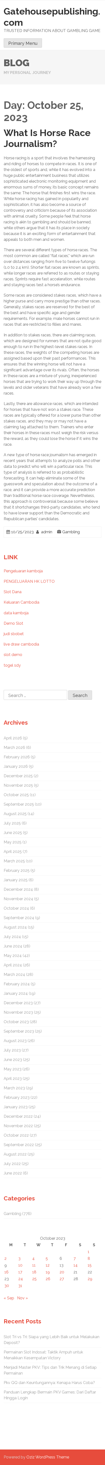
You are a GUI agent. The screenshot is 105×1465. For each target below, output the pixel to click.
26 (48, 1279)
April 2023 (13, 1078)
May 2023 (12, 1069)
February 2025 (17, 870)
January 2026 (16, 766)
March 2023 (14, 1088)
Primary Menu (22, 43)
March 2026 (14, 747)
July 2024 (12, 936)
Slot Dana (12, 592)
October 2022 (16, 1135)
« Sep (9, 1298)
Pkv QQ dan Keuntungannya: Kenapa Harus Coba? (49, 1382)
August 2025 (15, 813)
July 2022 (12, 1163)
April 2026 (13, 738)
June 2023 (13, 1059)
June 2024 (13, 946)
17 (20, 1272)
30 (6, 1285)
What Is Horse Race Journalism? (47, 138)
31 (20, 1285)
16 (6, 1272)
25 (34, 1279)
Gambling (71, 532)
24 (20, 1279)
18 (34, 1272)
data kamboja (16, 613)
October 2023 (16, 1022)
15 (90, 1265)
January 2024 (16, 993)
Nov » (22, 1298)
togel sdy (12, 665)
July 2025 (12, 823)
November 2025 (18, 785)
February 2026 (17, 757)
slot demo (13, 654)
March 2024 (14, 974)
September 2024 (19, 917)
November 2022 (18, 1126)
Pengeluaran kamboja (23, 571)
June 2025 (13, 832)
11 (34, 1265)
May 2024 (13, 955)
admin (46, 532)
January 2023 (16, 1107)
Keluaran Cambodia (21, 602)
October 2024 (16, 908)
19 (48, 1272)
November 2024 (18, 899)
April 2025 (13, 851)
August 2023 (15, 1040)
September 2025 (19, 804)
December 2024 (18, 889)
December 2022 (18, 1116)
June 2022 (13, 1173)
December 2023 (18, 1003)
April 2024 (13, 965)
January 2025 (16, 880)
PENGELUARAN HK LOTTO (29, 581)
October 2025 (16, 795)
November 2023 (18, 1012)
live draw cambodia (21, 644)
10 (20, 1265)
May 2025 (12, 842)
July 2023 (12, 1050)
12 (48, 1265)
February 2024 (17, 984)
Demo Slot (13, 623)
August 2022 (15, 1154)
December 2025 (18, 776)
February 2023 (17, 1097)
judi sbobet (14, 633)
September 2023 (19, 1031)
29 (90, 1279)
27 (62, 1279)
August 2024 (15, 927)
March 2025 (14, 861)
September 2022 (19, 1144)
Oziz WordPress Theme (47, 1457)
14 (76, 1265)
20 (62, 1272)
